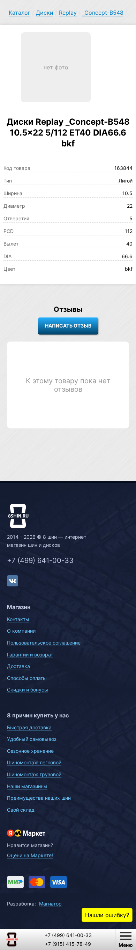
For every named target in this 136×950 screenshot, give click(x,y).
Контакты (18, 619)
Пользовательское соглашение (44, 643)
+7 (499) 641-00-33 (40, 560)
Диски (44, 12)
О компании (21, 631)
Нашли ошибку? (107, 914)
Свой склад (21, 810)
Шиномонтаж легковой (34, 762)
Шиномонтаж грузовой (34, 774)
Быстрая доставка (29, 727)
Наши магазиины (27, 786)
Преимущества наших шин (39, 798)
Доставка (18, 666)
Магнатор (50, 904)
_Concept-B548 (102, 12)
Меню (126, 945)
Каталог (19, 12)
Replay (68, 12)
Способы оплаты (27, 678)
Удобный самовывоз (31, 739)
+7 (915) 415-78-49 (68, 944)
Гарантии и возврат (30, 655)
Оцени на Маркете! (30, 855)
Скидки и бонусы (27, 690)
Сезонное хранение (30, 751)
